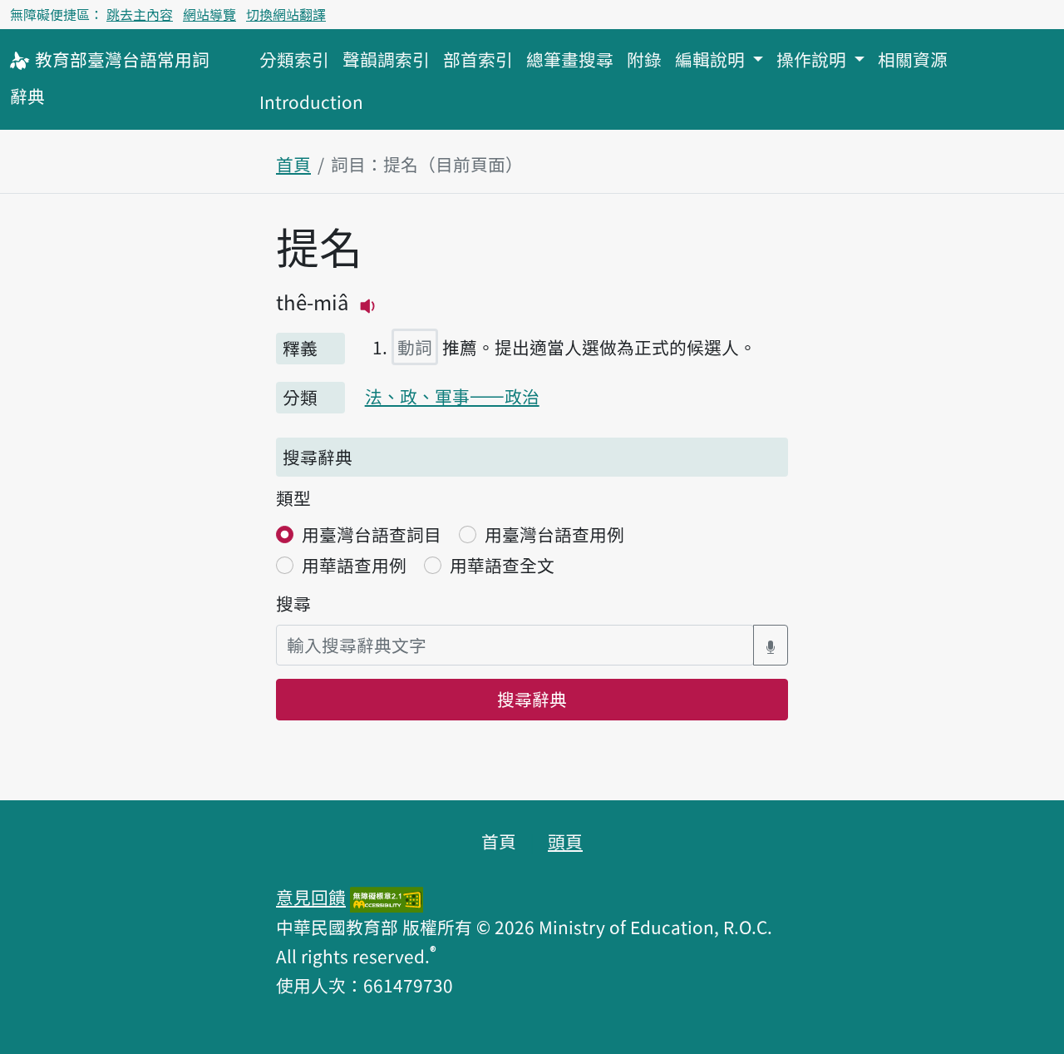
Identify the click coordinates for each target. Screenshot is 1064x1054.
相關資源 (913, 59)
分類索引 (294, 59)
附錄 (644, 59)
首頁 (293, 163)
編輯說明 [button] (712, 59)
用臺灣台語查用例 (554, 534)
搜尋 (293, 603)
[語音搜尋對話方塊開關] (770, 645)
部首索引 (478, 59)
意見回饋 (311, 896)
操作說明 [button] (813, 59)
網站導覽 (209, 14)
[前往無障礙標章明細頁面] (386, 896)
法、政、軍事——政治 (452, 395)
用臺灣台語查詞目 (371, 534)
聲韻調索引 (386, 59)
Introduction (311, 101)
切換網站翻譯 (286, 14)
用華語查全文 (502, 564)
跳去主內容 (139, 14)
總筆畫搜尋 (569, 59)
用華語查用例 (354, 564)
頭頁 (565, 841)
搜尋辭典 (532, 698)
